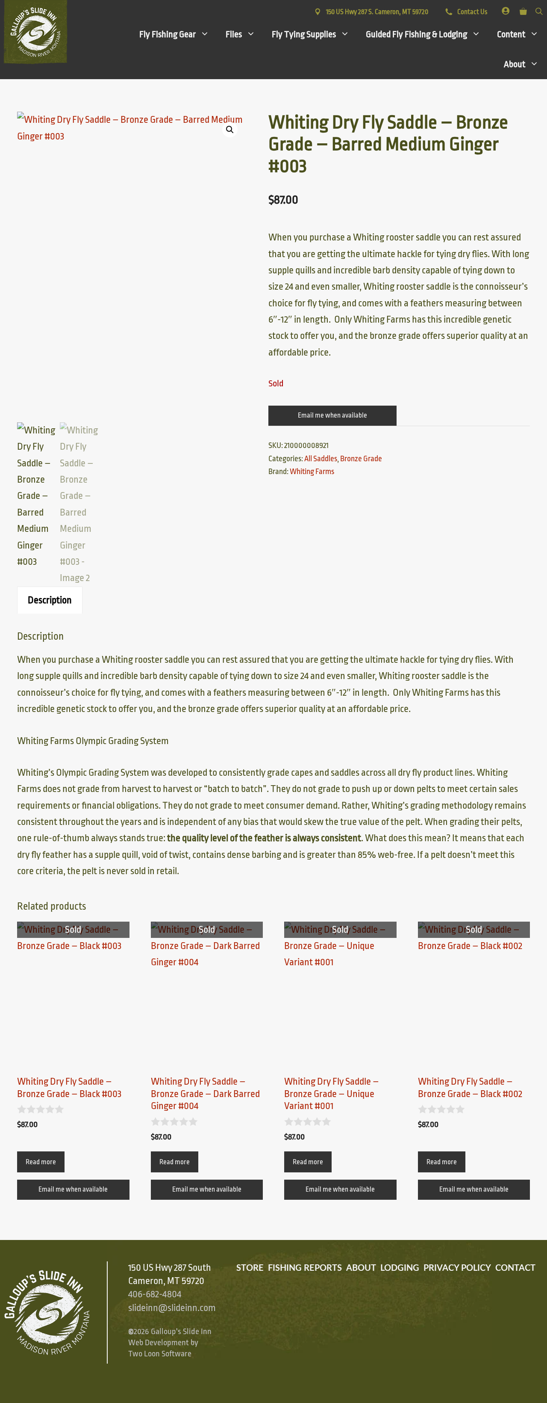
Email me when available (332, 415)
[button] (230, 129)
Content (511, 34)
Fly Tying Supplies (304, 34)
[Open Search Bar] (539, 9)
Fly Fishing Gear (167, 34)
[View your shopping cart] (523, 9)
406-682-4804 (154, 1294)
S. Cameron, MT (377, 12)
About (514, 64)
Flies (234, 34)
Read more (41, 1162)
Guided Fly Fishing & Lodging (416, 34)
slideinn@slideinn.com (172, 1308)
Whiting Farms (312, 471)
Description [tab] (50, 600)
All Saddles (320, 458)
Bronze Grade (361, 458)
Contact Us (471, 12)
